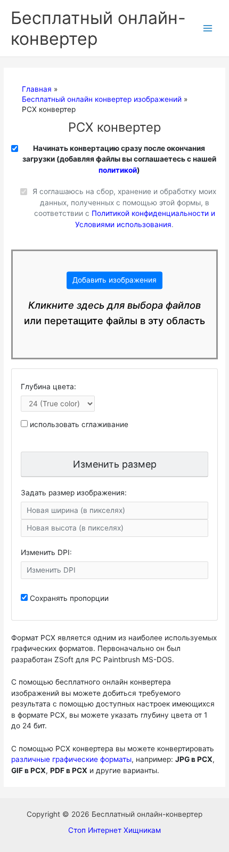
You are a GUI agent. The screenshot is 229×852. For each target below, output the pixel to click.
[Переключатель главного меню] (208, 28)
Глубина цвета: (48, 386)
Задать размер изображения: (74, 492)
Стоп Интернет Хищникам (114, 830)
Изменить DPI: (46, 552)
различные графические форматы (71, 759)
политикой (118, 170)
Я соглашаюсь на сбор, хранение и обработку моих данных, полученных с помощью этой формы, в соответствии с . (124, 208)
